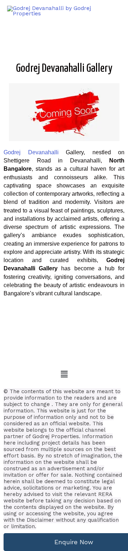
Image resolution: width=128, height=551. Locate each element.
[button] (64, 374)
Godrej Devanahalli (31, 152)
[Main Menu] (113, 11)
